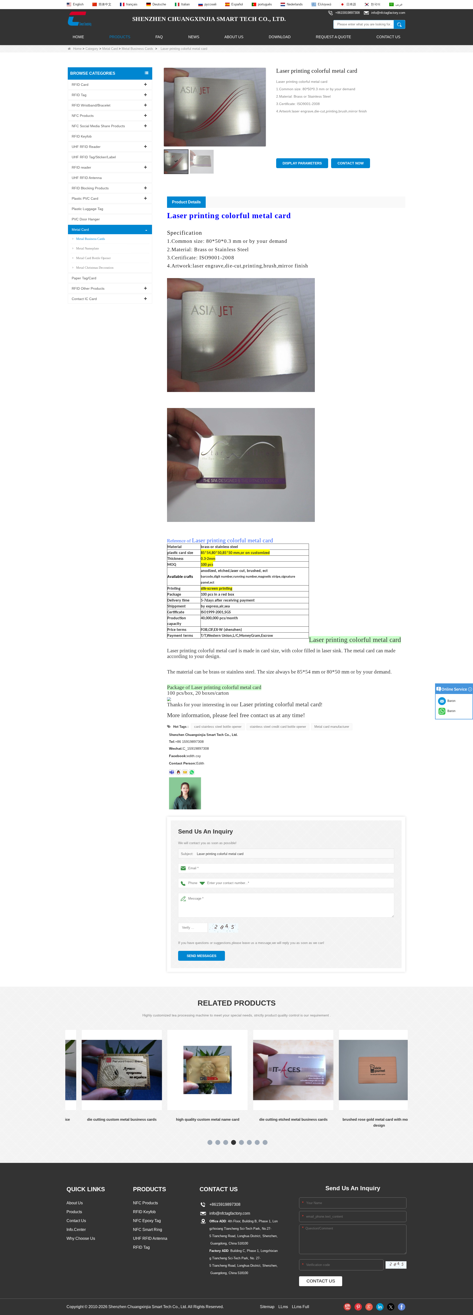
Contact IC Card (84, 299)
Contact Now (351, 163)
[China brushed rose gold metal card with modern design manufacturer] (365, 1070)
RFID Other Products (88, 288)
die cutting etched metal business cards (280, 1119)
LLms (283, 1307)
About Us (233, 37)
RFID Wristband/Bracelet (91, 105)
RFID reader (81, 167)
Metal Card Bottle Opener (93, 258)
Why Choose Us (81, 1238)
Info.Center (76, 1229)
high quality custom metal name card (194, 1119)
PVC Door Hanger (86, 219)
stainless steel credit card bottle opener (278, 727)
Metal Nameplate (87, 248)
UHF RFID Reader (86, 146)
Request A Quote (333, 37)
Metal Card (110, 49)
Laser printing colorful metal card (220, 854)
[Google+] (369, 1307)
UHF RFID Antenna (87, 177)
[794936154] (178, 772)
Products (119, 37)
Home (78, 37)
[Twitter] (390, 1307)
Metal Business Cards (137, 49)
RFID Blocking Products (90, 188)
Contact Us (388, 37)
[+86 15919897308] (191, 772)
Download (280, 37)
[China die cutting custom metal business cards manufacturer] (108, 1070)
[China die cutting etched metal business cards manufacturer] (279, 1070)
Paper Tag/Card (84, 278)
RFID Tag (79, 95)
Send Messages (201, 956)
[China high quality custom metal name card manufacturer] (194, 1070)
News (193, 37)
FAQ (159, 37)
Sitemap (267, 1307)
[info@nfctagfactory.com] (185, 772)
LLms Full (300, 1307)
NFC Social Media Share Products (98, 126)
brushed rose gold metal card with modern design (365, 1122)
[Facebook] (401, 1307)
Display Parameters (302, 163)
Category (91, 49)
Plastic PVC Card (85, 198)
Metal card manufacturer (331, 727)
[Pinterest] (358, 1307)
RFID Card (80, 84)
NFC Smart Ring (147, 1229)
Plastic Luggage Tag (87, 209)
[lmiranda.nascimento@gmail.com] (171, 772)
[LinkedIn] (380, 1307)
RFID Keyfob (82, 136)
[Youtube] (347, 1307)
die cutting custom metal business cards (108, 1119)
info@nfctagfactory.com (228, 1213)
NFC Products (83, 115)
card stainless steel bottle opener (217, 727)
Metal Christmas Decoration (95, 267)
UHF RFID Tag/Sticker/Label (94, 157)
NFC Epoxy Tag (147, 1221)
